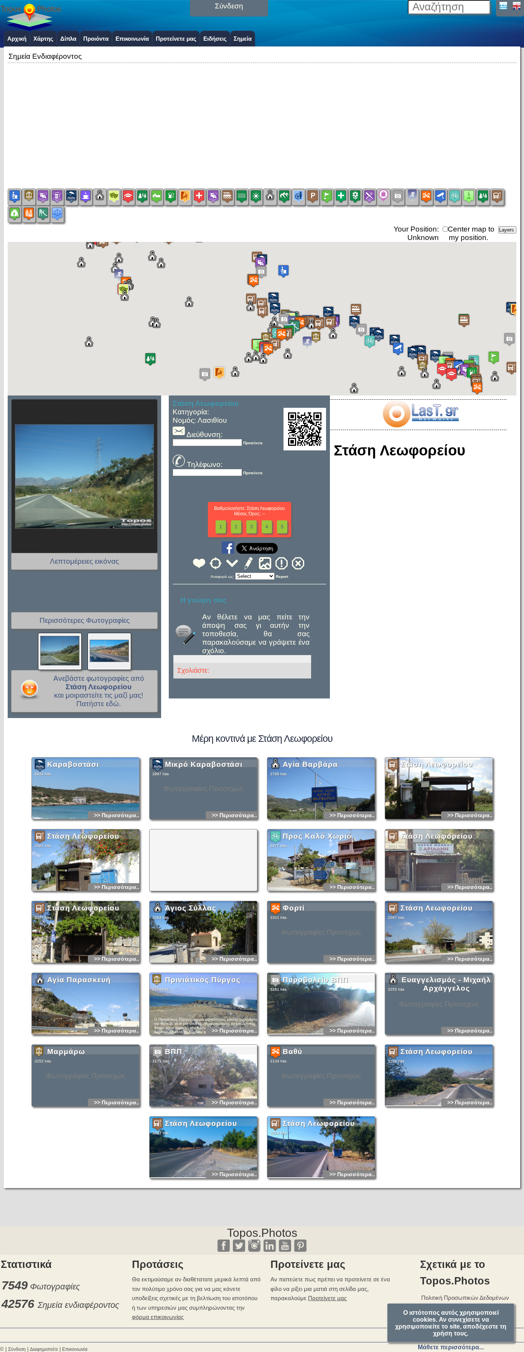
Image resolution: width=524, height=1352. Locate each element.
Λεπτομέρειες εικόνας (84, 561)
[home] (30, 28)
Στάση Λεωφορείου (436, 764)
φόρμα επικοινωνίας (158, 1317)
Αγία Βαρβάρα (310, 764)
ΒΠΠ (173, 1052)
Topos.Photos (262, 1232)
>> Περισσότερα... (117, 815)
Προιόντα (96, 38)
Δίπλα (68, 38)
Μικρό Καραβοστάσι (203, 764)
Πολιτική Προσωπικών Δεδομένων (465, 1297)
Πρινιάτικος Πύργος (203, 980)
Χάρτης (43, 38)
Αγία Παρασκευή (79, 980)
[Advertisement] (262, 118)
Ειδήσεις (215, 38)
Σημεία (243, 38)
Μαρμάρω (66, 1052)
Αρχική (16, 38)
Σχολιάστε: (193, 670)
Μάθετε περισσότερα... (451, 1347)
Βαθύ (292, 1052)
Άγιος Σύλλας (190, 908)
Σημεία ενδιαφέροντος (78, 1305)
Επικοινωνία (132, 38)
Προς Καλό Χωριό (317, 836)
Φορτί (294, 908)
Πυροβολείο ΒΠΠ (315, 980)
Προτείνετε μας (176, 38)
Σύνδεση (17, 1349)
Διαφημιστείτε (44, 1349)
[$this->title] (420, 425)
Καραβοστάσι (73, 764)
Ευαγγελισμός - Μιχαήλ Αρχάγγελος (446, 984)
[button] (268, 349)
